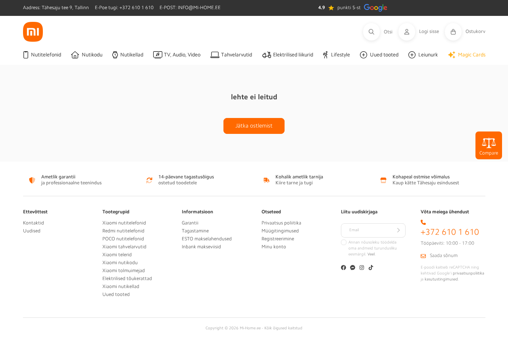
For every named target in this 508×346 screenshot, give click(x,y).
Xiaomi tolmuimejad (123, 270)
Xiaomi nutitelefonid (124, 222)
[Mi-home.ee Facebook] (343, 268)
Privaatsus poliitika (281, 222)
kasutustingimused (441, 279)
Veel (371, 254)
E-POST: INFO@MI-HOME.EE (190, 7)
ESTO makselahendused (207, 238)
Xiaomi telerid (117, 254)
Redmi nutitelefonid (123, 230)
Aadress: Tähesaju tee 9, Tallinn (56, 7)
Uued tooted (116, 294)
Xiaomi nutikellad (120, 286)
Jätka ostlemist (254, 125)
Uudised (31, 230)
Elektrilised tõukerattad (127, 278)
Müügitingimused (280, 230)
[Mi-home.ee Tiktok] (370, 268)
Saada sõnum (444, 255)
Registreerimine (278, 238)
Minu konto (274, 246)
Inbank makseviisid (201, 246)
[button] (380, 32)
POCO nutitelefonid (123, 238)
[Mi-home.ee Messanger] (352, 268)
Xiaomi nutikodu (120, 262)
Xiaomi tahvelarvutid (124, 246)
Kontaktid (33, 222)
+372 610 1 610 (450, 232)
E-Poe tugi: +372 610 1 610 (124, 7)
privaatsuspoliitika (468, 273)
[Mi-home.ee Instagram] (361, 268)
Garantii (190, 222)
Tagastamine (195, 230)
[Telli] (398, 230)
